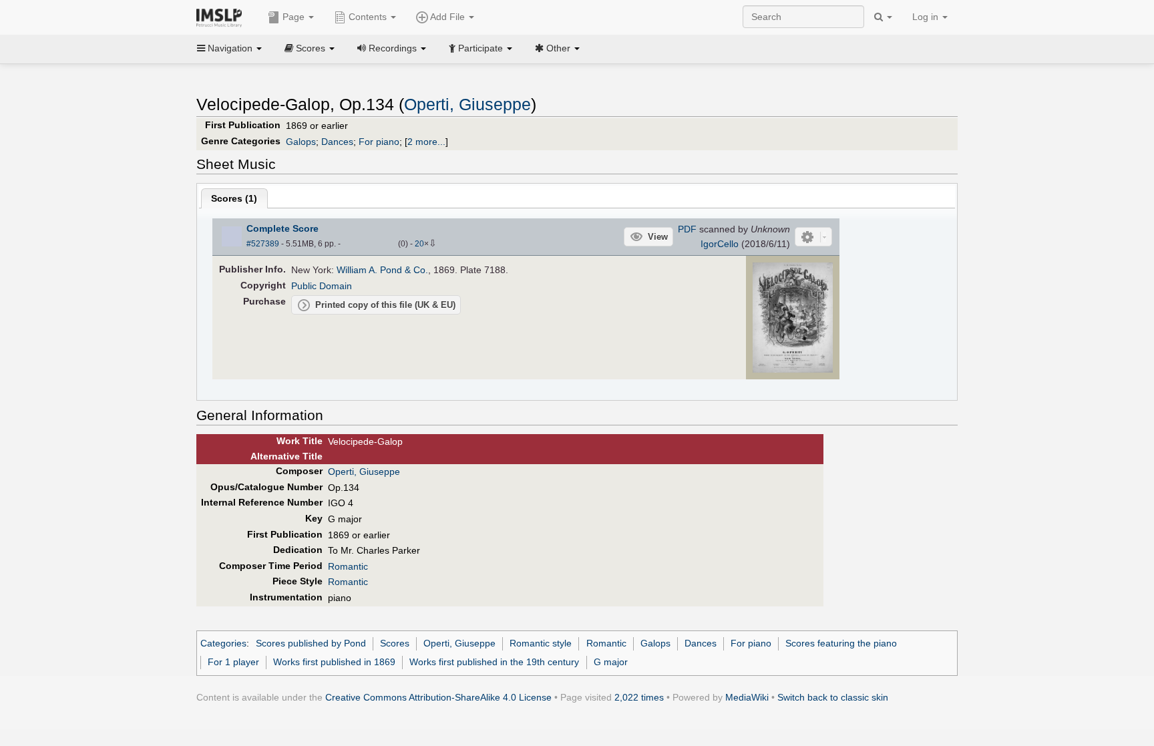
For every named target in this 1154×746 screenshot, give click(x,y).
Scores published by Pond (311, 643)
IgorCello (720, 243)
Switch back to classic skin (832, 697)
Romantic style (541, 643)
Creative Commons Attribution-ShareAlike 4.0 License (438, 697)
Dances (337, 141)
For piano (379, 141)
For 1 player (233, 662)
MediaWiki (747, 697)
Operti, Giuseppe (467, 105)
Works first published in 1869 (334, 662)
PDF (687, 229)
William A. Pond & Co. (382, 269)
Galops (301, 141)
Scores (394, 643)
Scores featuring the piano (841, 643)
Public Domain (321, 286)
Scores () (234, 198)
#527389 (262, 243)
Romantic (348, 566)
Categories (223, 643)
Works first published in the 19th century (494, 662)
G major (611, 662)
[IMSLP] (222, 16)
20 (419, 243)
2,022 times (639, 697)
